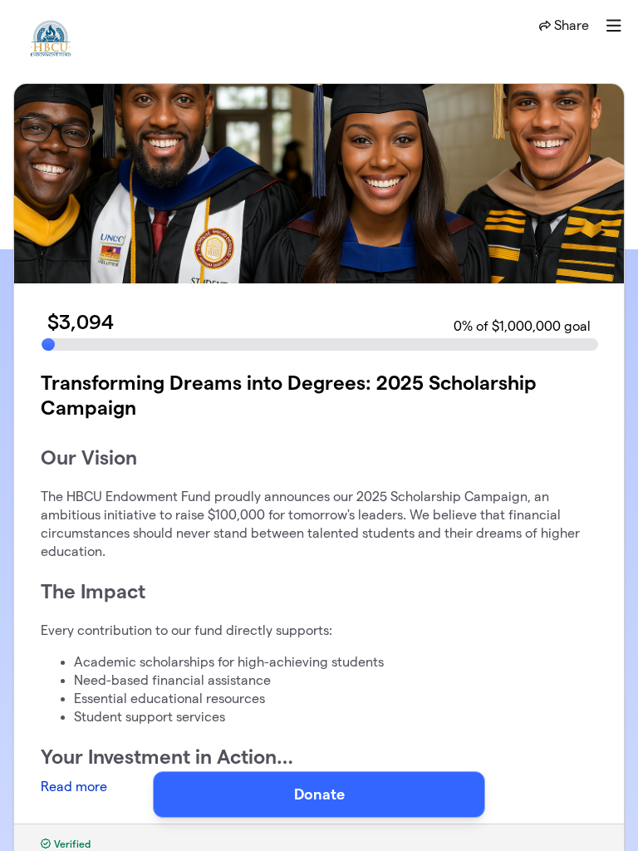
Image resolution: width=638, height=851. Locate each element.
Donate (319, 794)
